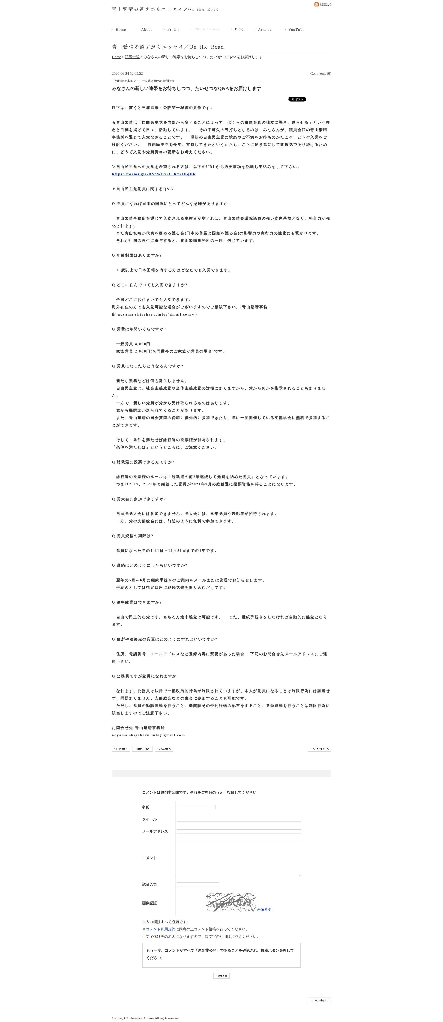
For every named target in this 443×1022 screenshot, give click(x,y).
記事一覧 (132, 57)
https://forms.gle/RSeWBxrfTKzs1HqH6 (154, 174)
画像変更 (264, 909)
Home (116, 57)
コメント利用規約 (160, 929)
